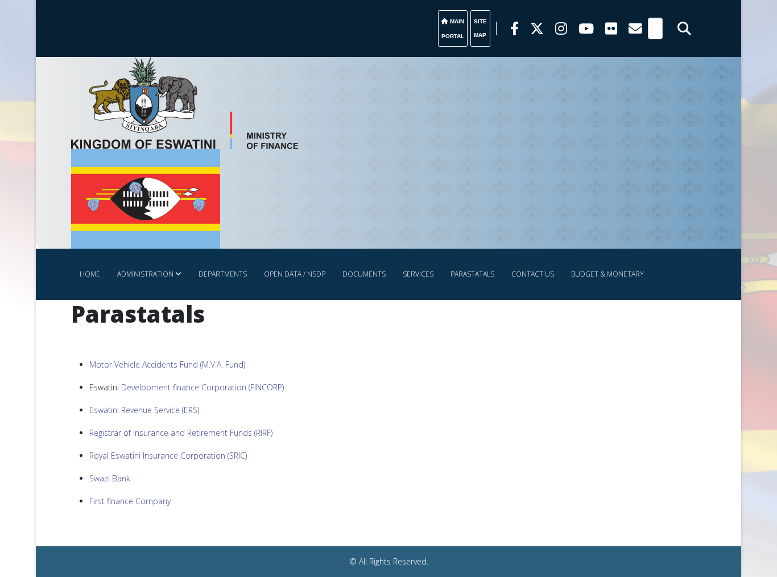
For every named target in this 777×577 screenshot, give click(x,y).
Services (418, 274)
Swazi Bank (109, 478)
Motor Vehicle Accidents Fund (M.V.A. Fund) (167, 364)
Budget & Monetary (607, 274)
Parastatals (472, 274)
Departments (223, 274)
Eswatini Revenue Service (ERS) (144, 410)
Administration (145, 274)
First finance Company (130, 501)
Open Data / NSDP (294, 274)
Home (90, 274)
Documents (364, 274)
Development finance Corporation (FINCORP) (202, 387)
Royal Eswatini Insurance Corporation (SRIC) (168, 455)
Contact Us (532, 274)
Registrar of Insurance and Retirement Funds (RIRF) (180, 432)
